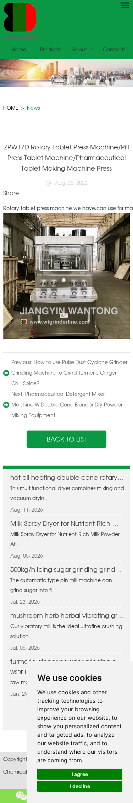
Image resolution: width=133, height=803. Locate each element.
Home (19, 49)
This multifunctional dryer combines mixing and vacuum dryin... (67, 493)
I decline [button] (80, 786)
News (33, 108)
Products (50, 49)
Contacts (114, 49)
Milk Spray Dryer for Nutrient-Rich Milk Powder (67, 523)
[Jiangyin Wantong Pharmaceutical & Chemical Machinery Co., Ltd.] (66, 20)
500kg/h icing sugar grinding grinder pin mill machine (67, 569)
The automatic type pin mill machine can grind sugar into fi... (61, 585)
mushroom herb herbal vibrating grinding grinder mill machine (67, 615)
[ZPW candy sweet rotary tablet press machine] (66, 337)
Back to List (67, 439)
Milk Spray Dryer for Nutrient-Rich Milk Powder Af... (65, 539)
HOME (10, 108)
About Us (82, 49)
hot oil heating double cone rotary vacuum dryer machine (67, 477)
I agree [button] (80, 774)
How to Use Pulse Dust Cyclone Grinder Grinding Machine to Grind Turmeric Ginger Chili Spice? (69, 372)
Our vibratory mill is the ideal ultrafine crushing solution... (66, 631)
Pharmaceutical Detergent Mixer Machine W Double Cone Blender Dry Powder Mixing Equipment (66, 404)
